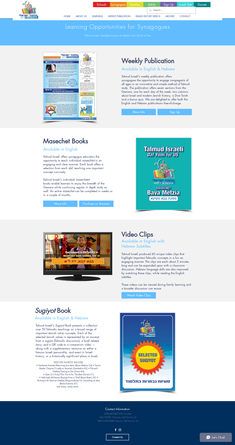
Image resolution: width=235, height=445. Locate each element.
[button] (81, 16)
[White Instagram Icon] (120, 430)
